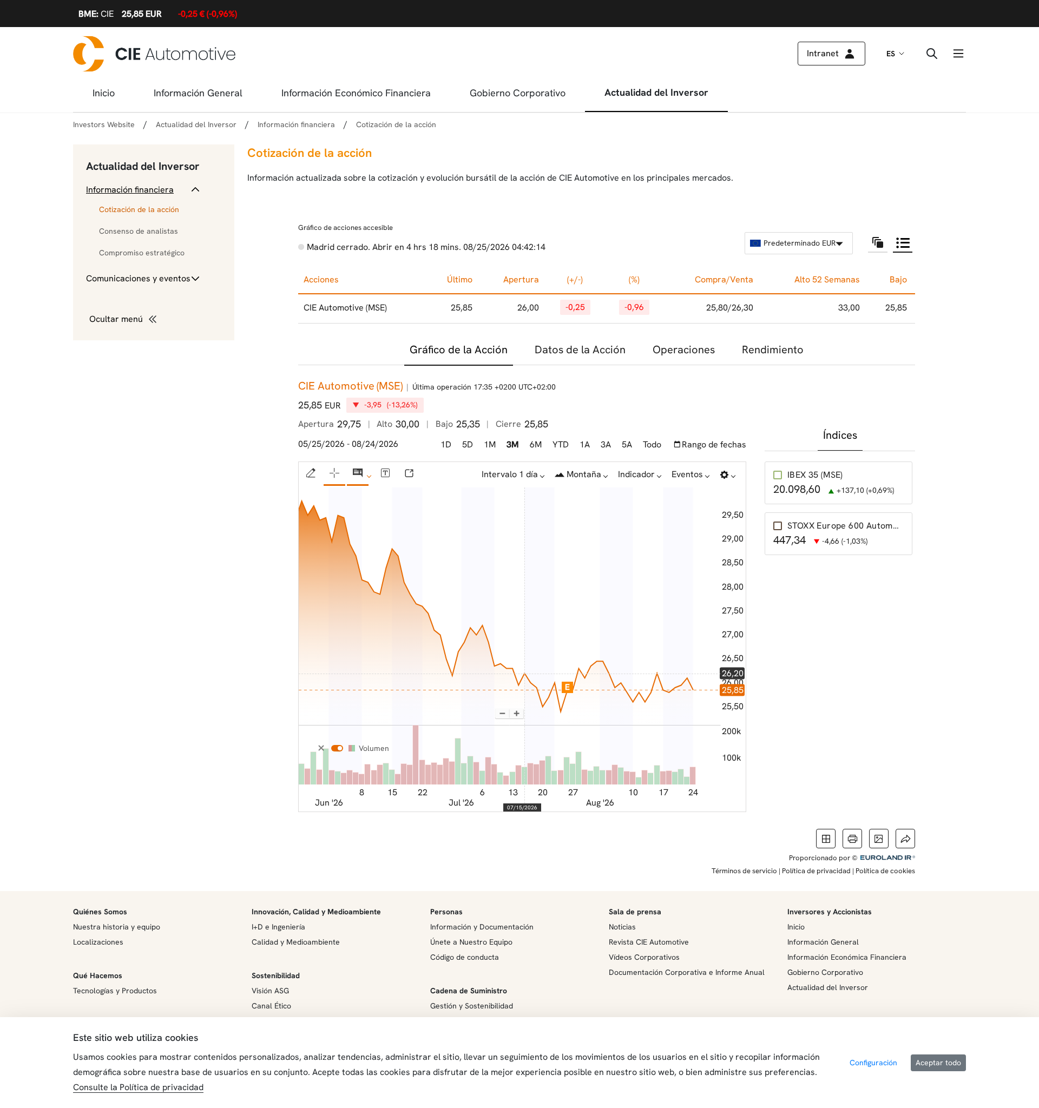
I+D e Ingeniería (278, 927)
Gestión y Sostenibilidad (471, 1006)
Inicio (796, 927)
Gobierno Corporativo (825, 972)
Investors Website (104, 124)
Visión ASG (270, 990)
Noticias (622, 927)
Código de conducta (464, 957)
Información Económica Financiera (846, 957)
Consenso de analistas (138, 231)
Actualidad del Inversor (143, 166)
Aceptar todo (938, 1062)
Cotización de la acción (139, 209)
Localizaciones (98, 942)
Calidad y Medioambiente (296, 942)
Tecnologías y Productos (115, 990)
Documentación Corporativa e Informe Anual (687, 972)
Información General (823, 942)
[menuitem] (103, 96)
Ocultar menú (116, 319)
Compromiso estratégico (142, 253)
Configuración (873, 1062)
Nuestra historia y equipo (116, 927)
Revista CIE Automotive (649, 942)
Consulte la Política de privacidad (138, 1087)
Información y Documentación (482, 927)
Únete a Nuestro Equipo (471, 942)
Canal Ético (271, 1006)
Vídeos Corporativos (644, 957)
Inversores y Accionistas (829, 911)
